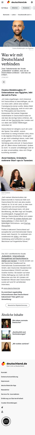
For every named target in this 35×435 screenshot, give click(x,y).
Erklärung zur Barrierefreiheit (12, 398)
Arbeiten (15, 8)
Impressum (5, 381)
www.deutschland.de (11, 288)
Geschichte (16, 120)
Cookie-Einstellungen (9, 403)
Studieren (26, 8)
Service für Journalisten (10, 394)
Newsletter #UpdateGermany (17, 305)
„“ (14, 258)
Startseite (6, 14)
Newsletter (5, 390)
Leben (14, 14)
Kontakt (4, 372)
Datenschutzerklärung (9, 377)
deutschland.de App (8, 385)
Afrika (16, 237)
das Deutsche (12, 108)
